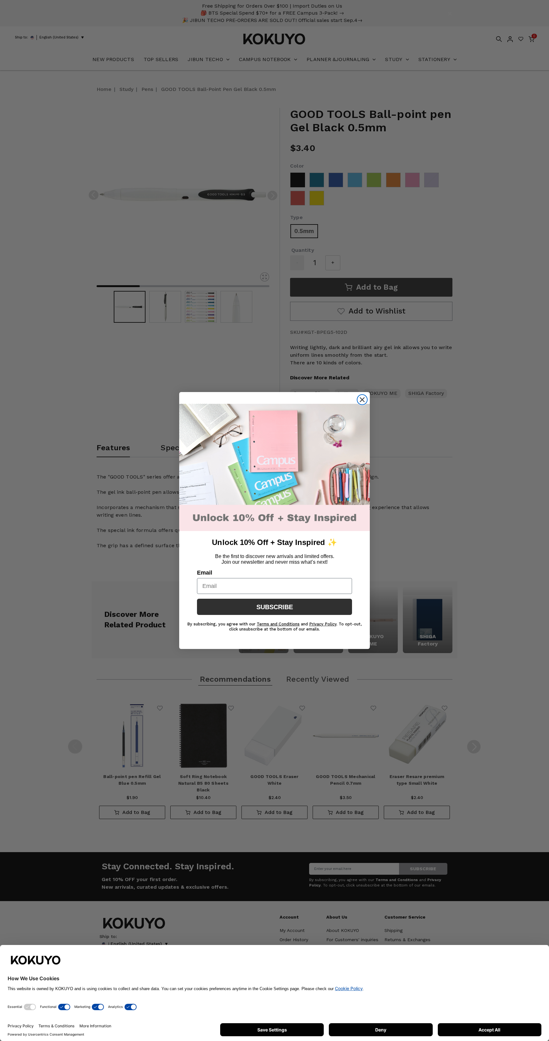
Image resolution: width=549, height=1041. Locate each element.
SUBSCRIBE (274, 606)
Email (204, 572)
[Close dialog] (362, 400)
